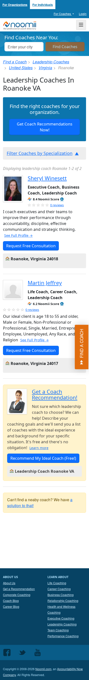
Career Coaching (59, 589)
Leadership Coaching (62, 624)
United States (21, 67)
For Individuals (42, 4)
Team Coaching (58, 630)
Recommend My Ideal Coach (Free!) (43, 458)
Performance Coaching (63, 636)
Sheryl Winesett (47, 178)
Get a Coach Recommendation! (54, 394)
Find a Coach (15, 62)
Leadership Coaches (51, 62)
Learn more (38, 447)
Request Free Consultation (31, 246)
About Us (9, 583)
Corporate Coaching (16, 595)
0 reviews (57, 205)
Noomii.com (43, 669)
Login (83, 14)
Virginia (45, 67)
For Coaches (63, 14)
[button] (62, 199)
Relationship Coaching (62, 600)
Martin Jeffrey (45, 282)
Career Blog (11, 606)
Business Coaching (60, 595)
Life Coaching (56, 583)
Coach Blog (11, 600)
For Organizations (14, 4)
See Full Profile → (18, 235)
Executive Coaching (60, 618)
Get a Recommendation (19, 589)
